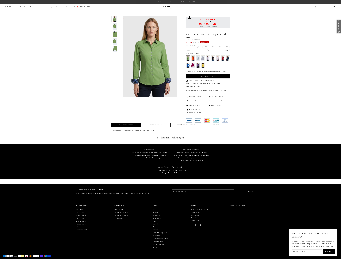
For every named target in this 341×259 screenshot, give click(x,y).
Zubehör (59, 7)
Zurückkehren (157, 215)
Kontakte (155, 230)
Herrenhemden (21, 7)
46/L (226, 47)
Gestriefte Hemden (81, 224)
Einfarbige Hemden (81, 221)
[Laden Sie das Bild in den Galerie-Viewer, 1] (115, 19)
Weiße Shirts (79, 209)
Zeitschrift (156, 224)
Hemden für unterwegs (121, 215)
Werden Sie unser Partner (237, 206)
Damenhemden (36, 7)
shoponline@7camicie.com (199, 209)
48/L (188, 50)
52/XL (226, 50)
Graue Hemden (80, 218)
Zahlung (155, 209)
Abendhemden (118, 209)
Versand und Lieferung (126, 125)
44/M (219, 47)
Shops (154, 221)
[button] (338, 26)
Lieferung (155, 212)
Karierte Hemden (80, 227)
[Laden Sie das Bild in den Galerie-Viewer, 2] (115, 26)
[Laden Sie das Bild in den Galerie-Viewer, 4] (115, 41)
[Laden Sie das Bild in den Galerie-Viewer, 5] (115, 49)
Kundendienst (157, 218)
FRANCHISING (85, 7)
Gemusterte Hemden (81, 230)
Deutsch (322, 7)
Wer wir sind (156, 236)
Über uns (155, 227)
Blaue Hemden (79, 212)
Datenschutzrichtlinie (159, 244)
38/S (199, 47)
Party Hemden (118, 218)
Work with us (156, 247)
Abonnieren (250, 191)
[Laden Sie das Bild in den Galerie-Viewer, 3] (115, 34)
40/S (205, 47)
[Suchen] (337, 7)
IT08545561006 (195, 212)
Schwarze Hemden (81, 215)
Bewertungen (215, 125)
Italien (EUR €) (311, 7)
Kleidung (49, 7)
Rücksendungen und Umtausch (185, 125)
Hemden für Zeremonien (121, 212)
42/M (212, 47)
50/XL (207, 50)
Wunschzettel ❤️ (72, 7)
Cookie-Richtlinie (158, 241)
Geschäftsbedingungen (160, 233)
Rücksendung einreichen (160, 238)
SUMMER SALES (8, 7)
